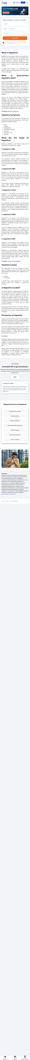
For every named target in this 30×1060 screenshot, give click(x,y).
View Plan (15, 38)
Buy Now (23, 2)
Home (3, 501)
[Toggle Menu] (27, 2)
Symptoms (7, 501)
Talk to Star (18, 2)
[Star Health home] (4, 2)
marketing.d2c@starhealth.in (9, 494)
